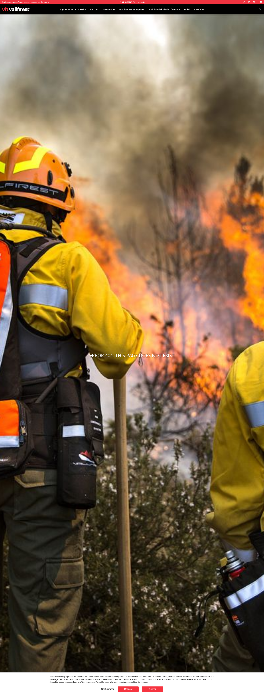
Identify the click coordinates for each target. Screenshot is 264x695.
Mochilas (94, 9)
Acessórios (199, 9)
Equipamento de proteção (73, 9)
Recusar (128, 689)
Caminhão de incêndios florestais (164, 9)
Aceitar (152, 689)
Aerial (187, 9)
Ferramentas (108, 9)
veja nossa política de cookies (134, 682)
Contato (141, 2)
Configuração (107, 689)
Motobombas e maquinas (131, 9)
